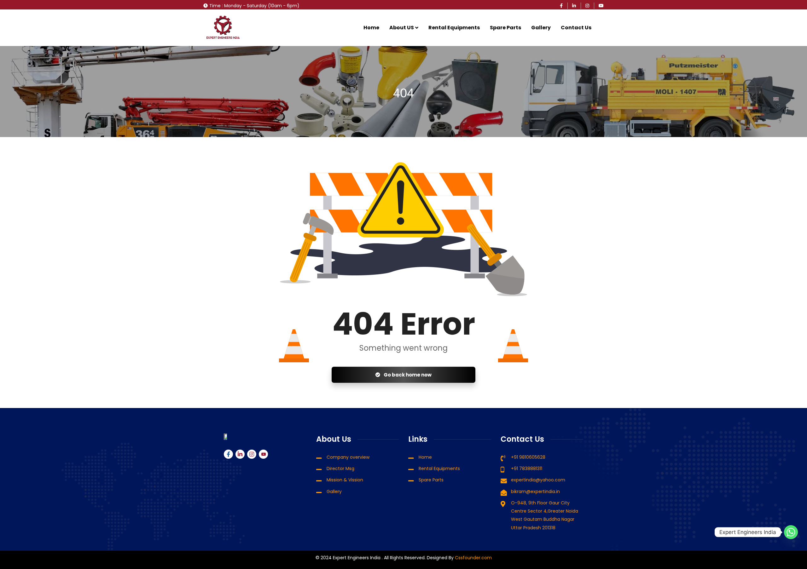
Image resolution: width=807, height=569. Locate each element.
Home (371, 27)
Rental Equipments (454, 27)
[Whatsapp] (791, 532)
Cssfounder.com (473, 558)
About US (401, 27)
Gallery (541, 27)
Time (215, 6)
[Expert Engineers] (223, 27)
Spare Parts (505, 27)
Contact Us (576, 27)
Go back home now (407, 374)
